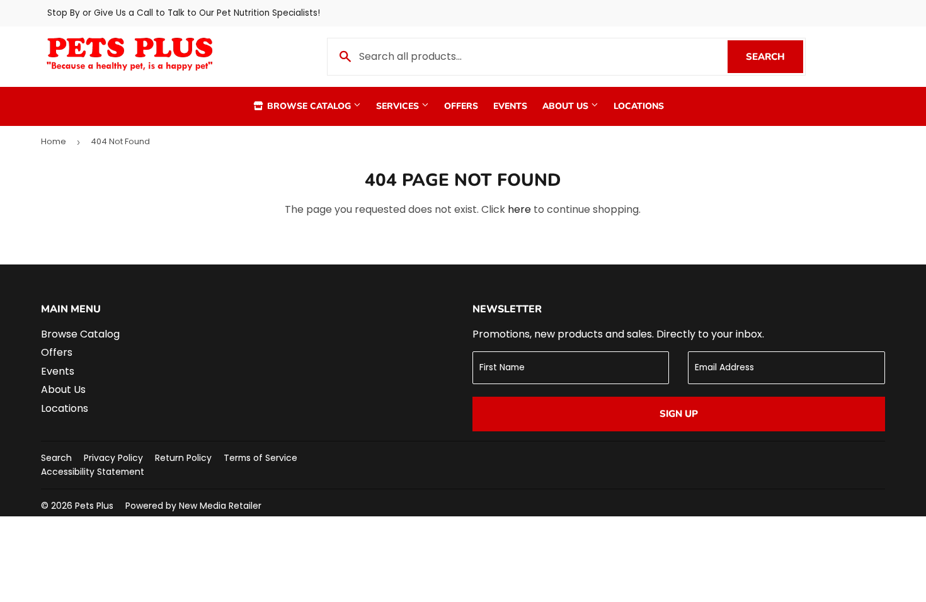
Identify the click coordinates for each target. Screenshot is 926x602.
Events (510, 106)
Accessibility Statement (92, 471)
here (519, 209)
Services (398, 106)
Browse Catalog (309, 106)
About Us (566, 106)
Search (774, 56)
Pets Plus (94, 505)
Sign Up (679, 413)
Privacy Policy (113, 457)
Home (53, 141)
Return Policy (183, 457)
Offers (461, 106)
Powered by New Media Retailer (193, 505)
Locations (639, 106)
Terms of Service (260, 457)
